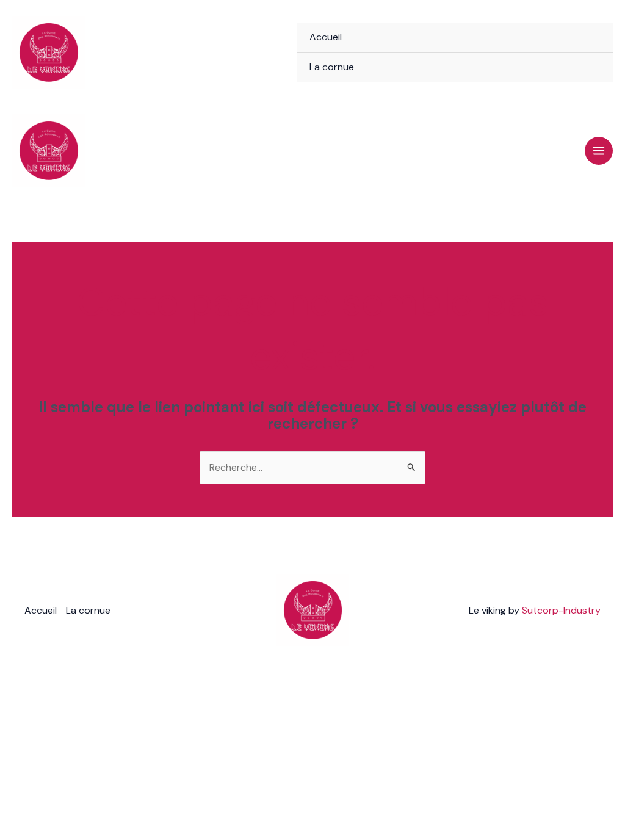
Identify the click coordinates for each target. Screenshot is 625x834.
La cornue (331, 66)
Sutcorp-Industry (561, 610)
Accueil (325, 37)
